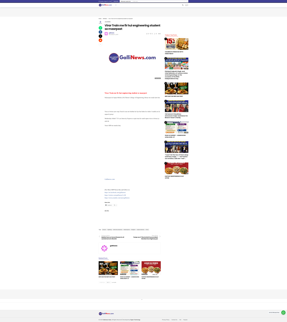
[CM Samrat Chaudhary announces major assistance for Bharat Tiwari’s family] (176, 106)
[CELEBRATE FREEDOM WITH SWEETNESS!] (176, 44)
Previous (102, 282)
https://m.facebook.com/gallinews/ (115, 192)
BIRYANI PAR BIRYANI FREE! (107, 277)
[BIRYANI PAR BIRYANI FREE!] (108, 268)
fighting (110, 229)
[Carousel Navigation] (185, 1)
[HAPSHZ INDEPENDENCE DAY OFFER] (151, 268)
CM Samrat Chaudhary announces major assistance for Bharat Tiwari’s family (176, 116)
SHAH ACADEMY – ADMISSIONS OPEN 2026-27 (129, 277)
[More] (115, 5)
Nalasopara (127, 229)
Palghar (133, 229)
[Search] (183, 5)
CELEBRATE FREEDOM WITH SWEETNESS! (174, 52)
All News (107, 21)
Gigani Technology (135, 319)
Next (108, 282)
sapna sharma (140, 229)
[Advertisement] (143, 11)
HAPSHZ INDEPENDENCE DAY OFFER (150, 277)
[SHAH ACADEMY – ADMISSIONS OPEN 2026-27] (129, 268)
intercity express (117, 229)
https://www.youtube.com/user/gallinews (117, 198)
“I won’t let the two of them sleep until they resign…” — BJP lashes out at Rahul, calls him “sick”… (176, 156)
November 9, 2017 (113, 34)
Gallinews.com (110, 179)
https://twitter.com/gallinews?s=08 (115, 195)
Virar (147, 229)
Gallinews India (107, 319)
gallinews (111, 33)
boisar (104, 229)
